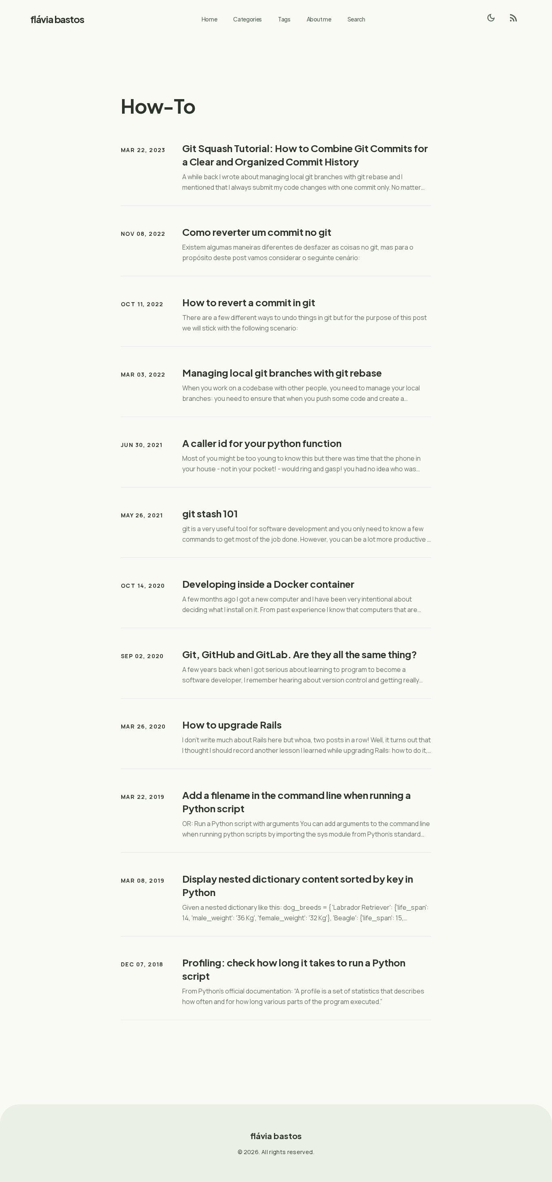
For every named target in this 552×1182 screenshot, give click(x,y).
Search (356, 19)
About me (319, 19)
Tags (284, 19)
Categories (247, 19)
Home (209, 19)
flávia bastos (57, 19)
